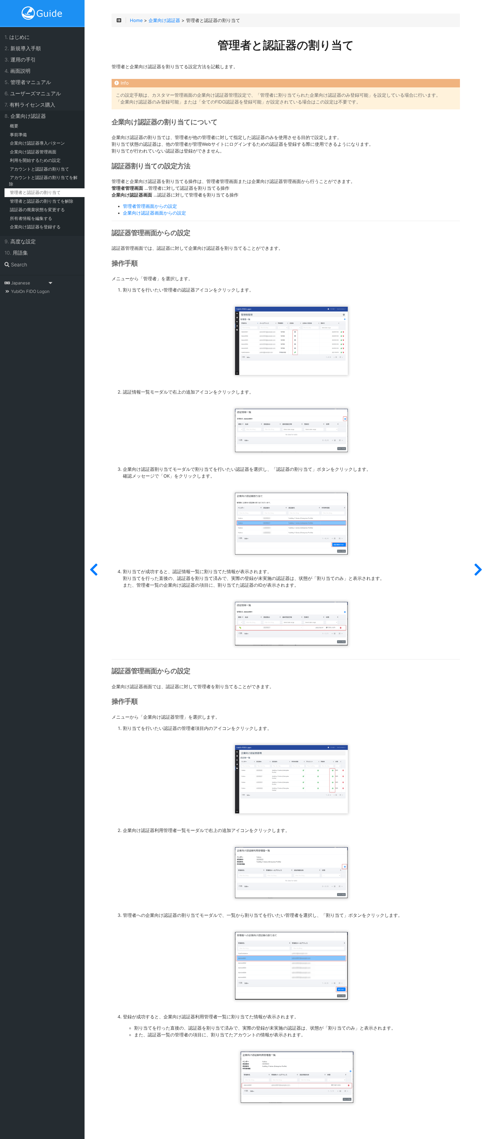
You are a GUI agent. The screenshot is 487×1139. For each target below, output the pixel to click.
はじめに (17, 37)
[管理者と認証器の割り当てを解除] (478, 569)
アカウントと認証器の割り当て (39, 169)
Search (18, 265)
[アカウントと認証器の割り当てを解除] (94, 569)
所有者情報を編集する (31, 218)
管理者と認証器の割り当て (35, 192)
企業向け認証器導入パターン (37, 143)
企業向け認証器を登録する (35, 226)
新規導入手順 (23, 48)
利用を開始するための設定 (35, 160)
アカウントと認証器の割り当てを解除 (43, 181)
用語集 (16, 253)
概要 (14, 126)
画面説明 (17, 71)
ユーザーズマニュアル (33, 93)
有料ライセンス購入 (30, 105)
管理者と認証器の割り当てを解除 (41, 201)
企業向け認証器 (25, 116)
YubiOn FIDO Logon (30, 291)
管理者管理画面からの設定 (150, 206)
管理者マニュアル (28, 82)
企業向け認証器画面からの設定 (154, 213)
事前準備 (18, 134)
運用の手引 (20, 60)
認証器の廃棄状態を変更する (37, 209)
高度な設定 (20, 241)
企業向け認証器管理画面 (33, 151)
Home (136, 20)
